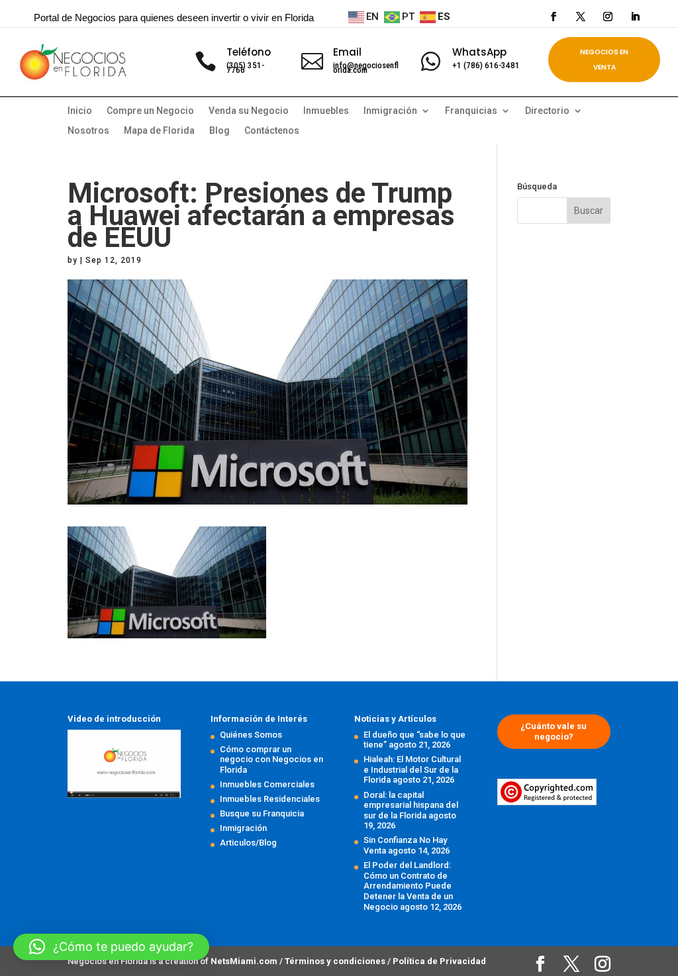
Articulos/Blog (248, 843)
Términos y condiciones (336, 961)
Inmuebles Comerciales (267, 784)
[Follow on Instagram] (608, 16)
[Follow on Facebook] (553, 16)
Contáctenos (271, 131)
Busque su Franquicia (262, 813)
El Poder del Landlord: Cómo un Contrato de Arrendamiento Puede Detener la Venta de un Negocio (408, 885)
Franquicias (471, 111)
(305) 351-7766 (245, 67)
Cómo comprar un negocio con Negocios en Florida (271, 759)
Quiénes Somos (251, 735)
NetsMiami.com (245, 961)
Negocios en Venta (604, 59)
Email (347, 52)
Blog (219, 131)
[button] (111, 947)
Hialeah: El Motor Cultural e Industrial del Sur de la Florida (412, 769)
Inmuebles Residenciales (270, 799)
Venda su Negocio (249, 111)
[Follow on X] (580, 16)
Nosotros (88, 131)
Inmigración (243, 828)
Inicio (80, 111)
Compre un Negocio (150, 111)
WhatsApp (479, 52)
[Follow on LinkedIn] (635, 16)
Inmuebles (326, 111)
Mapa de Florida (159, 131)
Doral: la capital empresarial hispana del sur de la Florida (410, 805)
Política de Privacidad (439, 961)
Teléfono (248, 52)
